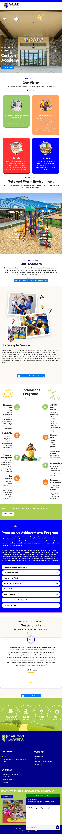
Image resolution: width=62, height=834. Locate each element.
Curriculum (6, 782)
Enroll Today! (39, 756)
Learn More (38, 759)
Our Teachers (7, 777)
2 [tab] (31, 682)
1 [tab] (30, 682)
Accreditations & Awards (10, 774)
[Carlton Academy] (10, 6)
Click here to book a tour (43, 795)
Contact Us (38, 764)
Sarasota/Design (35, 831)
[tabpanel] (31, 660)
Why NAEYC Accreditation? (43, 762)
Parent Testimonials (9, 780)
